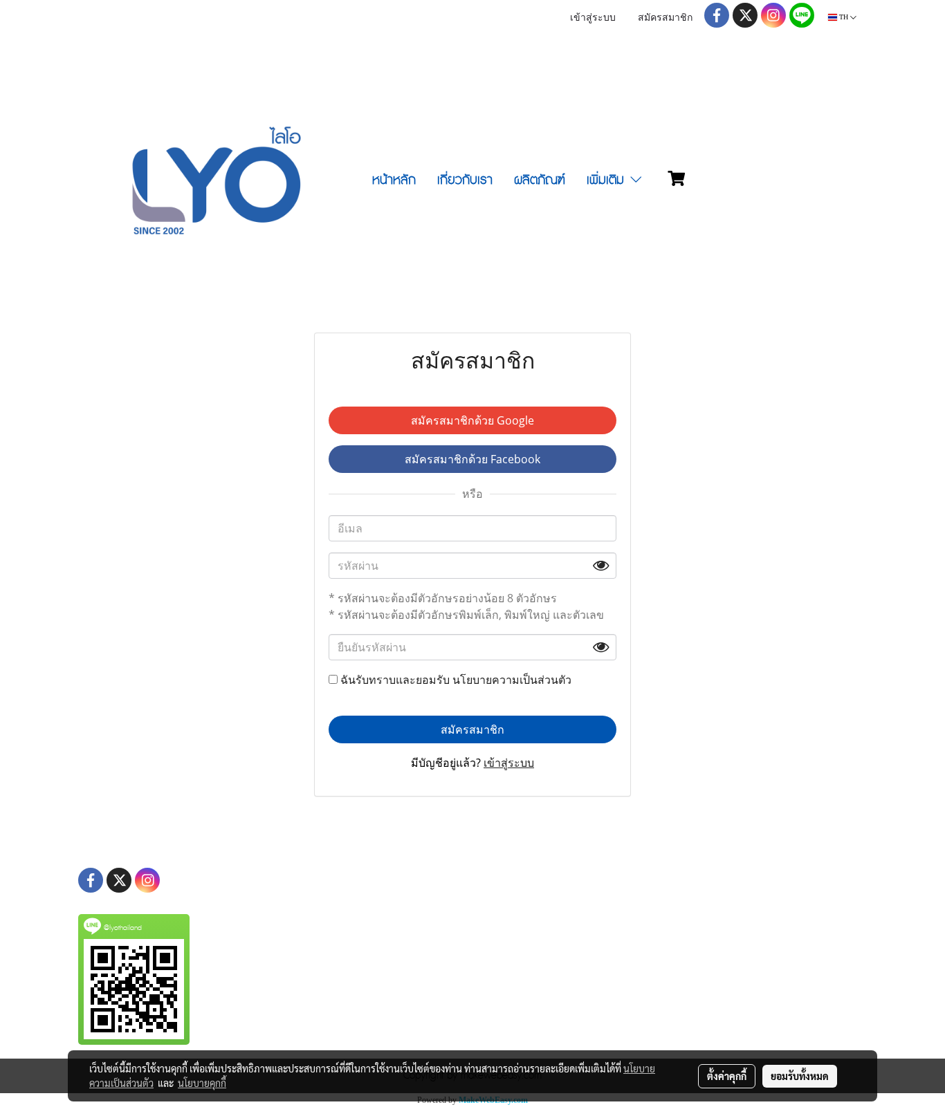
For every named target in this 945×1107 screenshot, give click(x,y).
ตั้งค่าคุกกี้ (726, 1076)
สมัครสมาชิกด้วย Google (472, 420)
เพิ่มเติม (607, 180)
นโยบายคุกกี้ (202, 1083)
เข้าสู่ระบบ (593, 18)
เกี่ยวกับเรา (465, 180)
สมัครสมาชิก (665, 18)
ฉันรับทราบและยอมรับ (454, 679)
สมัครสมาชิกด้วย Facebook (472, 459)
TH (843, 17)
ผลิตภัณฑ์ (539, 180)
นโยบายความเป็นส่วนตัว (511, 679)
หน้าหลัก (394, 180)
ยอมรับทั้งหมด (800, 1076)
